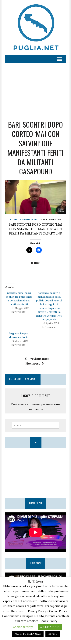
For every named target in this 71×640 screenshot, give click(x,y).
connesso (33, 404)
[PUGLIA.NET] (35, 27)
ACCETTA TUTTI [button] (50, 627)
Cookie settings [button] (23, 627)
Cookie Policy (48, 621)
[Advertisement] (35, 88)
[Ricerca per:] (35, 425)
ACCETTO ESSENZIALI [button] (28, 633)
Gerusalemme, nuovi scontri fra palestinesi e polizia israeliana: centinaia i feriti (19, 298)
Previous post (38, 359)
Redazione (31, 219)
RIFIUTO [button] (53, 633)
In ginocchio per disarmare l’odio (18, 335)
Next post (33, 363)
